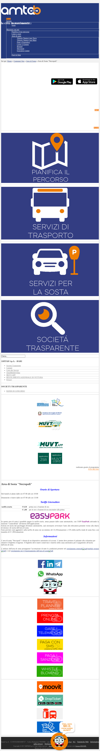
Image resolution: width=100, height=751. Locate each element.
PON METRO (93, 469)
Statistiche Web (83, 742)
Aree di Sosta (31, 61)
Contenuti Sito (19, 61)
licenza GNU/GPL (81, 746)
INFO (97, 110)
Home (9, 61)
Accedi (96, 128)
